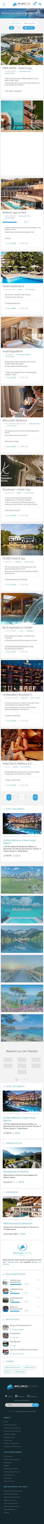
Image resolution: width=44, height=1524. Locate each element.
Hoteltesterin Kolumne (11, 1469)
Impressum (7, 1446)
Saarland (18, 562)
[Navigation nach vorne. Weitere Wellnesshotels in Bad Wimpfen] (35, 797)
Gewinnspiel (8, 1440)
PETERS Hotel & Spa (14, 558)
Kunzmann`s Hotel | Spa (16, 489)
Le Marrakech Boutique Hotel (19, 694)
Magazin (6, 1466)
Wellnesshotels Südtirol (11, 1506)
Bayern (20, 289)
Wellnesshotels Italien (11, 1503)
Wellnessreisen (20, 1372)
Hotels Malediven (9, 1509)
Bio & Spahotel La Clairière (17, 627)
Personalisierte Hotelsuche (12, 1431)
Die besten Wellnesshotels (12, 1428)
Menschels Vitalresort (15, 420)
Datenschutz (17, 1446)
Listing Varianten (9, 1481)
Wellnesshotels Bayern (11, 1494)
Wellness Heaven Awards (12, 1472)
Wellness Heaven (9, 1475)
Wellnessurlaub (30, 1367)
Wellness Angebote (10, 1434)
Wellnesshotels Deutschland (13, 1491)
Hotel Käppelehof (13, 351)
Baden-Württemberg (23, 355)
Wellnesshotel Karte (10, 1425)
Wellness (8, 1372)
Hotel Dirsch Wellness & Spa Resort (23, 763)
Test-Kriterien (8, 1456)
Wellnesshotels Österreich (12, 1497)
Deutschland (10, 73)
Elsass (21, 631)
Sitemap (6, 1513)
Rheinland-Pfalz (25, 71)
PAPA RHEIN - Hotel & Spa (17, 68)
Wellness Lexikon (9, 1437)
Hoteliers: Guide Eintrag (11, 1443)
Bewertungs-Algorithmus (12, 1459)
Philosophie (8, 1478)
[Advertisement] (22, 154)
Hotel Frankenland (13, 286)
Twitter (10, 1396)
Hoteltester (7, 1463)
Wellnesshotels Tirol (10, 1500)
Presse (6, 1422)
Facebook (21, 1396)
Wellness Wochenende (12, 1367)
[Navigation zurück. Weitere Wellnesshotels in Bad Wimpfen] (8, 797)
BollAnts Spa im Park (14, 212)
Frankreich (30, 631)
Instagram (33, 1396)
